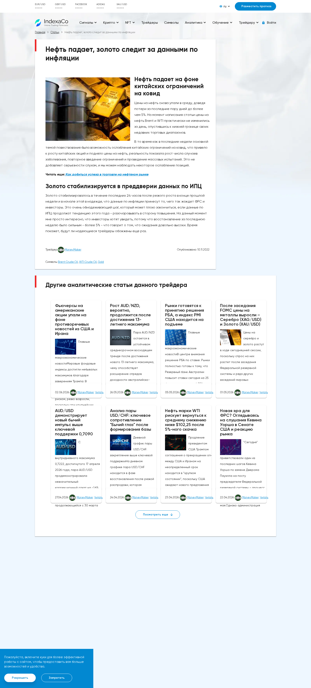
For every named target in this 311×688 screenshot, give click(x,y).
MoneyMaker (73, 249)
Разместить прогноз (256, 6)
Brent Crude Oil (68, 261)
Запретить (57, 678)
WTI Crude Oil (88, 261)
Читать (99, 392)
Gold (101, 261)
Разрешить (20, 678)
